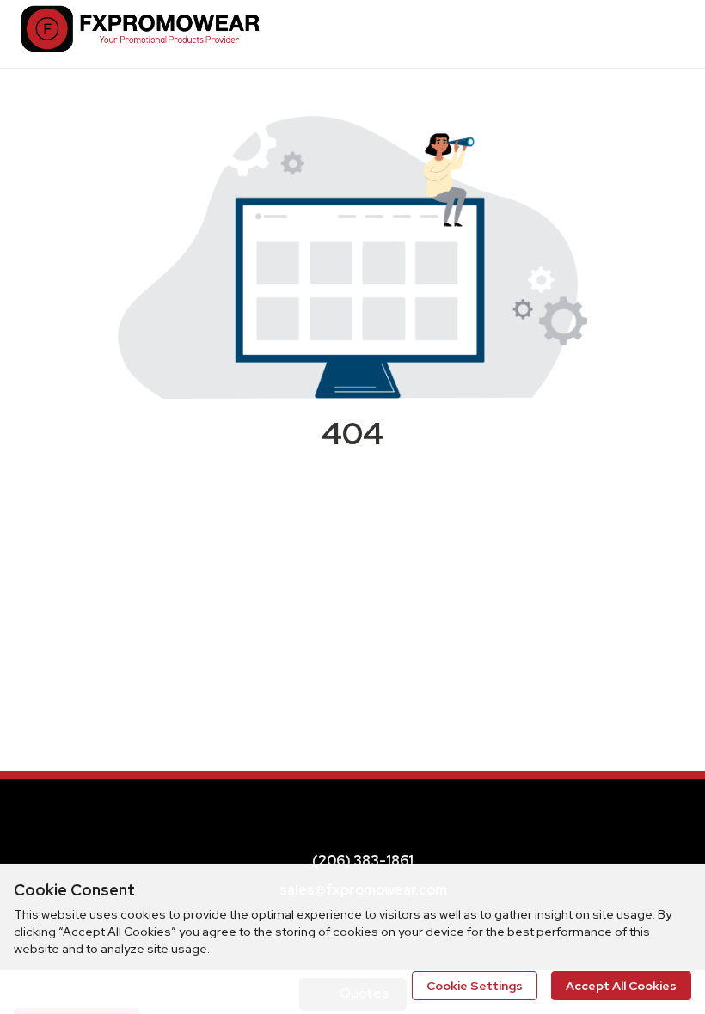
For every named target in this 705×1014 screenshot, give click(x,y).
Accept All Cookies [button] (621, 985)
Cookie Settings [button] (474, 985)
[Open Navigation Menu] (666, 33)
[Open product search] (632, 33)
